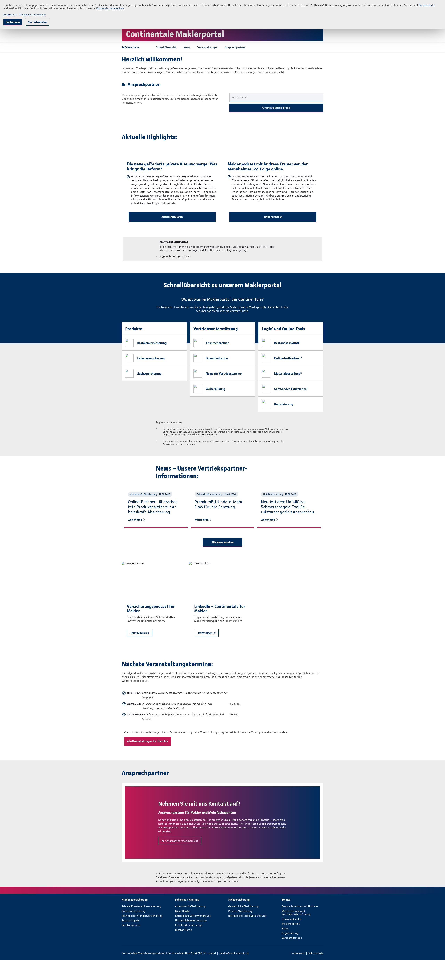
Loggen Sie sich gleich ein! (175, 256)
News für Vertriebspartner (224, 373)
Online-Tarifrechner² (288, 358)
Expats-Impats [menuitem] (130, 920)
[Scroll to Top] (427, 469)
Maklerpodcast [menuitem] (291, 923)
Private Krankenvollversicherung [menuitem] (141, 906)
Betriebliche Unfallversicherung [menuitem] (247, 915)
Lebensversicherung (151, 358)
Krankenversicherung (152, 343)
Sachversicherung (149, 373)
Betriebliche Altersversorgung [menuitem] (193, 915)
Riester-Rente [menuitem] (183, 929)
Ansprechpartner (217, 343)
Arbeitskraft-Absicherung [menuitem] (190, 906)
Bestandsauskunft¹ (287, 343)
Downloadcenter (217, 358)
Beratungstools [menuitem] (131, 925)
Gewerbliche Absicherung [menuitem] (243, 906)
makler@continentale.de (234, 953)
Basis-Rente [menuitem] (182, 911)
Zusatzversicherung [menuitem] (133, 911)
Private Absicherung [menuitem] (240, 911)
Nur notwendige (37, 22)
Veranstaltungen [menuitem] (292, 937)
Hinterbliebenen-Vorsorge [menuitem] (191, 920)
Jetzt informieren (172, 216)
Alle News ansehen (222, 542)
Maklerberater (206, 434)
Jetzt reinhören (273, 216)
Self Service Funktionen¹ (291, 389)
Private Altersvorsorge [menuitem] (188, 925)
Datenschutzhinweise (32, 14)
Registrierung (283, 404)
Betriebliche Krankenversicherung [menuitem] (142, 915)
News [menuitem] (285, 928)
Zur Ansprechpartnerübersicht (179, 840)
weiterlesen (135, 519)
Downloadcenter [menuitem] (292, 919)
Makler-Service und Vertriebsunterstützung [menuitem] (296, 912)
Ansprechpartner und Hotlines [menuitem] (300, 906)
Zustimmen (13, 22)
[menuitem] (142, 899)
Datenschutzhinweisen (110, 8)
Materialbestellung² (288, 373)
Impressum (10, 14)
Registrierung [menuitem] (290, 933)
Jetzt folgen (205, 633)
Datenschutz (426, 5)
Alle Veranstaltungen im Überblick (147, 741)
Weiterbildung (215, 389)
